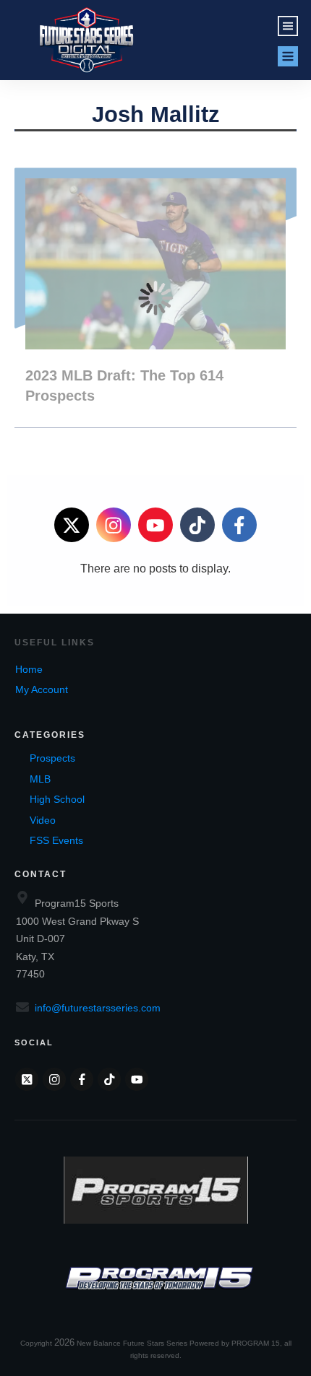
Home (29, 669)
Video (43, 820)
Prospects (52, 758)
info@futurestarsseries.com (98, 1008)
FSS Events (56, 840)
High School (57, 799)
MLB (40, 779)
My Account (41, 689)
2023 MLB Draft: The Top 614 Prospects (155, 297)
